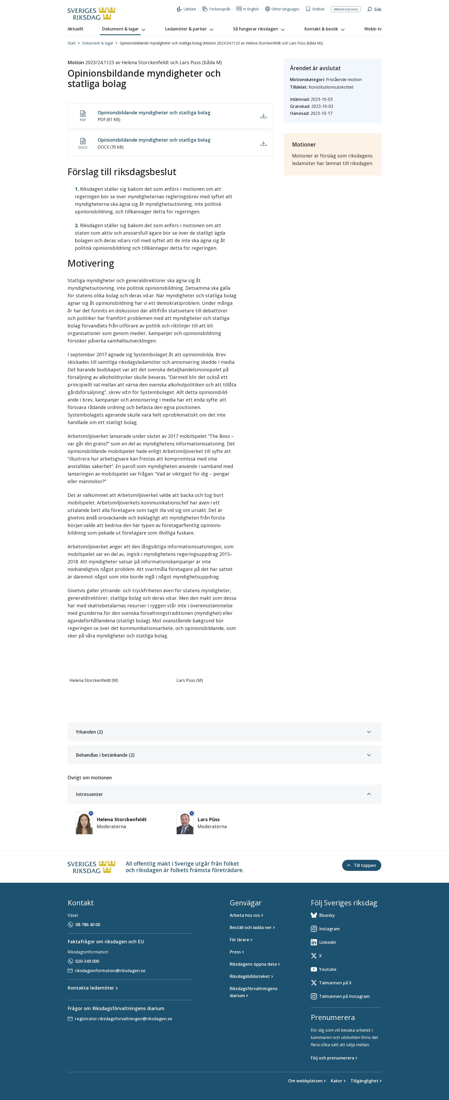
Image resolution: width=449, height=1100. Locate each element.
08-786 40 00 (87, 924)
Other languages (285, 8)
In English (251, 8)
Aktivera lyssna (346, 9)
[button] (124, 29)
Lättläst (189, 8)
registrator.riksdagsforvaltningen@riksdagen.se (123, 1019)
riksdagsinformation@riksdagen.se (110, 970)
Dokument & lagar (97, 43)
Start (72, 43)
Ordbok (318, 8)
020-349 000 (87, 961)
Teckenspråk (219, 8)
